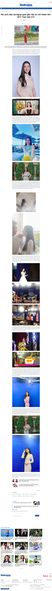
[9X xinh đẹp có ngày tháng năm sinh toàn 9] (36, 503)
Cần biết (47, 8)
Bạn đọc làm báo (5, 588)
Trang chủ (1, 8)
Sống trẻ (8, 8)
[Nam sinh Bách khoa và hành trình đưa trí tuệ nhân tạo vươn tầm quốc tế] (35, 559)
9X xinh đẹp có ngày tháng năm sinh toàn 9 (22, 502)
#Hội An (27, 494)
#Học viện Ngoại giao (33, 494)
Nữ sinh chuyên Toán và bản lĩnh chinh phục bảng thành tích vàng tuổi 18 (21, 564)
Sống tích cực (39, 8)
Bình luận (1, 33)
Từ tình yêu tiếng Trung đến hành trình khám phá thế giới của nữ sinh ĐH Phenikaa (7, 538)
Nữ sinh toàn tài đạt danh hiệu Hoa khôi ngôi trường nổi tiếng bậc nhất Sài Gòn (26, 507)
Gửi (37, 515)
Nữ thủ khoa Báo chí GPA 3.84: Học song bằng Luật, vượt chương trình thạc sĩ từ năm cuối (7, 552)
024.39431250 (3, 582)
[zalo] (41, 582)
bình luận (30, 24)
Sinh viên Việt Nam (6, 575)
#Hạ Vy (14, 494)
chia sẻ (22, 24)
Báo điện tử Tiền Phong (26, 5)
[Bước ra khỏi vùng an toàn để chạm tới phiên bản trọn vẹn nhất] (21, 533)
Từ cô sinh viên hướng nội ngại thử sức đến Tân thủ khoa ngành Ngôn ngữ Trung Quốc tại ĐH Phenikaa (21, 552)
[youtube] (50, 2)
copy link (26, 24)
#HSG (23, 494)
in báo (28, 24)
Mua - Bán (43, 8)
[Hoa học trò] (50, 576)
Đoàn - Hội (4, 8)
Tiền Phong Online (21, 2)
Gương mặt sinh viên (26, 8)
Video (35, 8)
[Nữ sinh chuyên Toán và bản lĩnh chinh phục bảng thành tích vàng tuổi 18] (21, 559)
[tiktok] (39, 582)
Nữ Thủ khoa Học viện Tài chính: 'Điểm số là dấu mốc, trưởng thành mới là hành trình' (7, 564)
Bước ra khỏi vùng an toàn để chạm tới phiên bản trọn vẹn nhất (21, 538)
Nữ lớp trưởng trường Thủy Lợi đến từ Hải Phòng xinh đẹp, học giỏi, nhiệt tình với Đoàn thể (28, 485)
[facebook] (49, 2)
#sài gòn (27, 496)
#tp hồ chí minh (18, 494)
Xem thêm (50, 8)
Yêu (18, 8)
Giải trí (21, 8)
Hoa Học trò (34, 2)
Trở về (1, 35)
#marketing (20, 496)
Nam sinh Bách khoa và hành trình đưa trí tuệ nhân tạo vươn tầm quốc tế (35, 564)
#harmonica (14, 496)
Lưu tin (1, 31)
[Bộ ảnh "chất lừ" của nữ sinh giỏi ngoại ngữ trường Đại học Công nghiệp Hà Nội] (15, 480)
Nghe (1, 26)
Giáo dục (12, 8)
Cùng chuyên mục (5, 527)
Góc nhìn (16, 8)
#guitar (24, 496)
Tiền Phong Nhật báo (28, 2)
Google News (50, 11)
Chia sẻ (1, 28)
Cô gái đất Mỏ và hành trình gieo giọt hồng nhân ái (35, 551)
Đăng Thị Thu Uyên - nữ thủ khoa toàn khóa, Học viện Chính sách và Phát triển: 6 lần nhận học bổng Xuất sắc (35, 539)
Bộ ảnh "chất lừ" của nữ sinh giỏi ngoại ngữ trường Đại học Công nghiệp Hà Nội (28, 480)
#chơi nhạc (32, 496)
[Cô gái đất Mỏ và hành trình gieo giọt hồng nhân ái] (35, 546)
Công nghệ (31, 8)
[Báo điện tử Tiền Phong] (45, 576)
